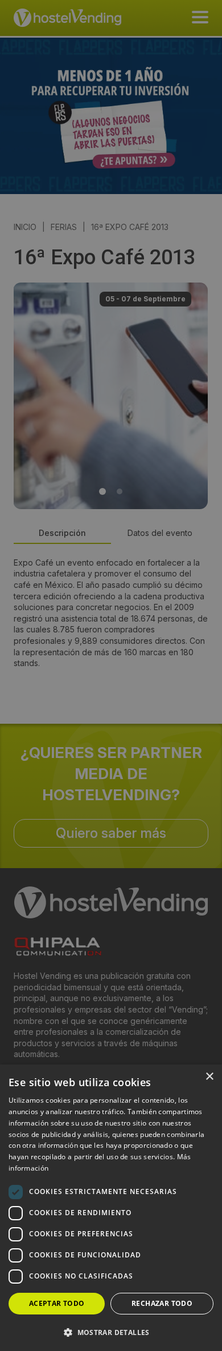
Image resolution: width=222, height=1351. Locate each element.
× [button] (209, 1076)
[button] (111, 1332)
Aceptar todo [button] (57, 1303)
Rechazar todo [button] (161, 1303)
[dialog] (111, 675)
